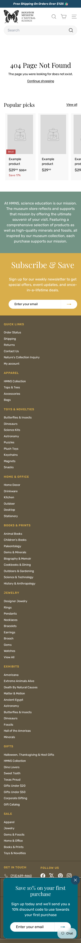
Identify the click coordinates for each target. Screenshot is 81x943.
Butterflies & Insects (18, 417)
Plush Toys (11, 448)
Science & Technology (18, 577)
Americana (11, 675)
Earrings (9, 632)
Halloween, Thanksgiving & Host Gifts (29, 754)
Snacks (9, 467)
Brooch (9, 638)
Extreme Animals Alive (19, 681)
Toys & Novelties (15, 853)
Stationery (11, 516)
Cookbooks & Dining (17, 564)
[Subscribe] (63, 927)
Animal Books (13, 533)
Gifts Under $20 (14, 785)
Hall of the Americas (17, 730)
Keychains (11, 454)
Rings (8, 607)
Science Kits (12, 430)
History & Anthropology (19, 583)
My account (11, 363)
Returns (9, 345)
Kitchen (9, 497)
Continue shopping (40, 81)
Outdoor (9, 503)
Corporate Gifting (15, 798)
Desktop (9, 509)
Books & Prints (14, 847)
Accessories (12, 393)
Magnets (10, 461)
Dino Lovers (12, 767)
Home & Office (13, 840)
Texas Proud (12, 779)
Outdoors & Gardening (19, 571)
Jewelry (9, 828)
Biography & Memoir (17, 558)
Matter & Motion (14, 693)
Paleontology (12, 546)
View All (9, 657)
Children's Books (15, 540)
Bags (7, 399)
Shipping (10, 338)
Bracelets (10, 626)
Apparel (9, 822)
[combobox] (40, 30)
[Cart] (63, 16)
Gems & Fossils (14, 834)
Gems (8, 644)
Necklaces (11, 620)
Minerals (9, 737)
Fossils (8, 724)
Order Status (12, 332)
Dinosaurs (11, 423)
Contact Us (11, 351)
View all (71, 105)
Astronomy (11, 436)
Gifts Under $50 (14, 792)
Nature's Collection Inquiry (22, 357)
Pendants (10, 613)
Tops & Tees (12, 387)
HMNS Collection (15, 381)
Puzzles (9, 442)
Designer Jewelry (15, 601)
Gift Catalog (12, 804)
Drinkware (11, 491)
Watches (9, 651)
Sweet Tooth (12, 773)
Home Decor (12, 485)
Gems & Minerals (15, 552)
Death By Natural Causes (21, 687)
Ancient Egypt (13, 699)
